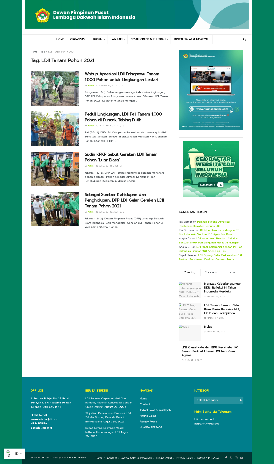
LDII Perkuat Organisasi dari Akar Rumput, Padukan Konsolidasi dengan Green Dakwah (108, 403)
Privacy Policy (148, 422)
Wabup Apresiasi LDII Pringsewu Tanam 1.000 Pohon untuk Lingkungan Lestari (122, 77)
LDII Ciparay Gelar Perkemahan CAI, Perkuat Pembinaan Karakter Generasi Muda (210, 257)
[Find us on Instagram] (236, 458)
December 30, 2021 (108, 125)
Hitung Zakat (148, 416)
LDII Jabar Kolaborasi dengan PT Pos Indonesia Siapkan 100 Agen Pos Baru (209, 232)
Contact (145, 404)
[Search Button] (244, 39)
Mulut (208, 327)
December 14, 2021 (108, 165)
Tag (43, 51)
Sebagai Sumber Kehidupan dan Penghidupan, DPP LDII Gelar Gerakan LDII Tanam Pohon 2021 (124, 200)
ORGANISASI (77, 39)
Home (34, 51)
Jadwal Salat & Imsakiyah (155, 410)
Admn (91, 85)
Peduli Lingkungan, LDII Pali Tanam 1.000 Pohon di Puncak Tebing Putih (123, 117)
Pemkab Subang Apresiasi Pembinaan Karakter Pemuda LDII (204, 224)
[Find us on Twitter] (230, 458)
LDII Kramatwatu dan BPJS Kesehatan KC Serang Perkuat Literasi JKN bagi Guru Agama (210, 351)
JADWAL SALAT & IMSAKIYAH (191, 39)
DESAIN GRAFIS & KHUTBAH (148, 39)
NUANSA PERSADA (151, 427)
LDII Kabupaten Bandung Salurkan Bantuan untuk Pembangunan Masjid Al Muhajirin (209, 241)
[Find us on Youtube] (241, 458)
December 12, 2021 (108, 211)
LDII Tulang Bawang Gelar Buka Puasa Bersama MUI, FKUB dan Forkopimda (222, 309)
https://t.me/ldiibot (206, 424)
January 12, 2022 (107, 85)
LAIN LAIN (116, 39)
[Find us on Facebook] (226, 458)
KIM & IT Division (76, 457)
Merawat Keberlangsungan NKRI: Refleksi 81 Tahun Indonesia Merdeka (222, 288)
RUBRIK (98, 39)
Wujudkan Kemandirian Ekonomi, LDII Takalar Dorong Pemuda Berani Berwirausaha (108, 417)
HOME (60, 39)
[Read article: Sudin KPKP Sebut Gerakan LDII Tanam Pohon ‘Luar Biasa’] (55, 169)
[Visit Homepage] (137, 17)
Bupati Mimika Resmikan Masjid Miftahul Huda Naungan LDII (104, 430)
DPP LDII (45, 457)
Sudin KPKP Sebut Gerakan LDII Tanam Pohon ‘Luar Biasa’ (121, 157)
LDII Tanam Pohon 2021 (61, 51)
